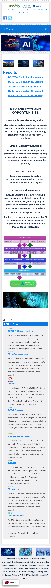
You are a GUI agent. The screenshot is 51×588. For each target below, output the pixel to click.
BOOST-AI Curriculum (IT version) (25, 86)
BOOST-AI (13, 82)
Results (10, 72)
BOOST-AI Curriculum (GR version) (25, 91)
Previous (2, 42)
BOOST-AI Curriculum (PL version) (25, 95)
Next (48, 42)
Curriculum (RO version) (31, 82)
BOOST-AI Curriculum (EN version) (25, 77)
